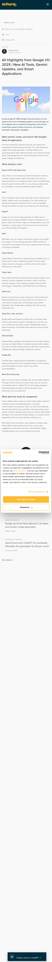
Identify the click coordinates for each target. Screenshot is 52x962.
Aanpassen (24, 507)
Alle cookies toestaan (26, 499)
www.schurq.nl (20, 471)
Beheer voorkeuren (36, 492)
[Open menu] (47, 4)
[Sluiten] (44, 954)
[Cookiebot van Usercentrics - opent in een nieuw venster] (38, 452)
